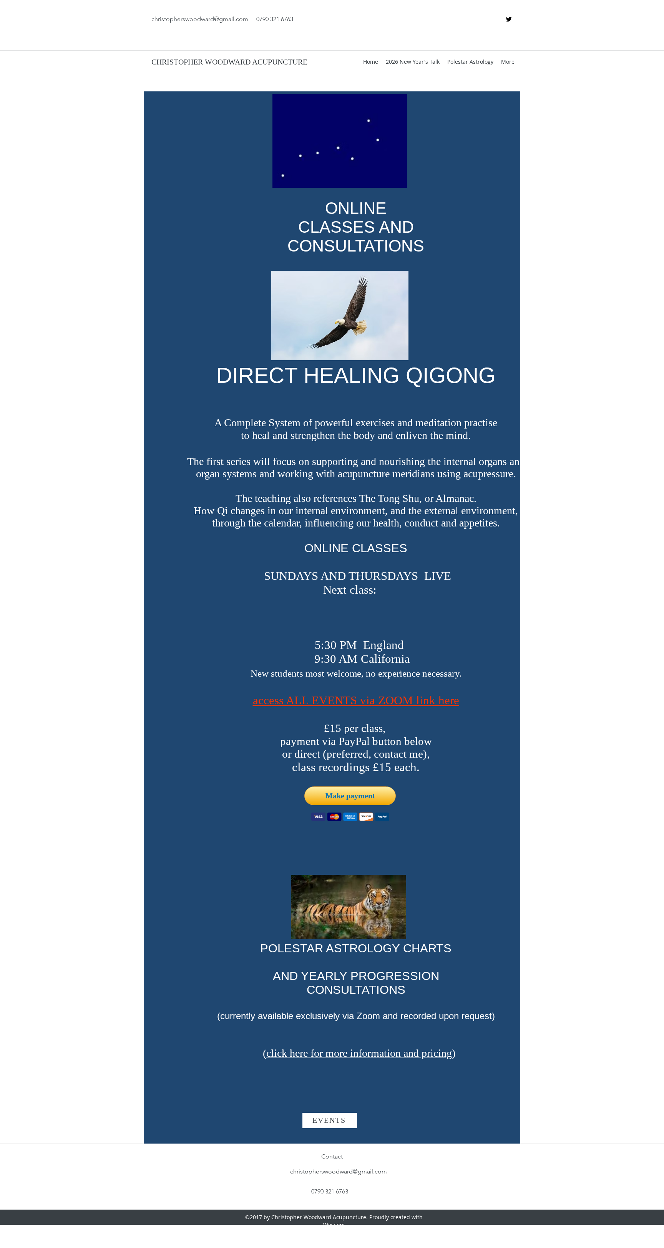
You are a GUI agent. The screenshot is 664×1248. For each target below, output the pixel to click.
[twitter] (509, 19)
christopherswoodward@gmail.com (199, 19)
